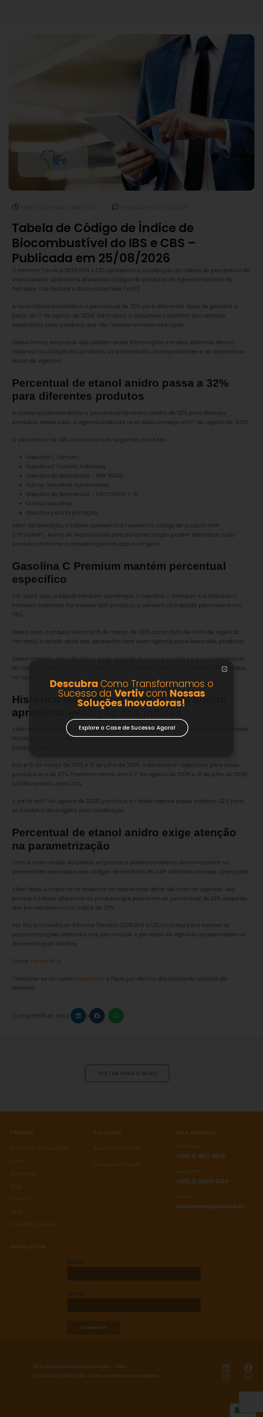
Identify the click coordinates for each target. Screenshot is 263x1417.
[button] (224, 669)
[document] (131, 708)
